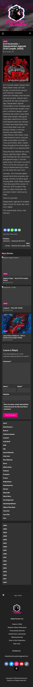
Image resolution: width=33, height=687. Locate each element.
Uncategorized (8, 500)
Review (5, 41)
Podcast (6, 471)
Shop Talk (6, 492)
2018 (5, 554)
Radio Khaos (7, 482)
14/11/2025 (7, 340)
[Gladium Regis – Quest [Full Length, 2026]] (16, 266)
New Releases (8, 460)
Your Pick (6, 514)
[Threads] (16, 668)
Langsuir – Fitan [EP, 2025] (12, 308)
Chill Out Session (9, 434)
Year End (6, 511)
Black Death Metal (12, 234)
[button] (4, 33)
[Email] (19, 230)
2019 (5, 550)
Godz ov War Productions (17, 640)
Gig (4, 449)
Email (19, 386)
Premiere (6, 474)
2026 (5, 525)
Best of (5, 430)
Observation (7, 467)
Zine (4, 518)
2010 (5, 582)
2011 (4, 579)
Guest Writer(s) (8, 452)
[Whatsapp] (12, 230)
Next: (17, 245)
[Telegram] (15, 230)
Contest (6, 438)
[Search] (30, 33)
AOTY (5, 423)
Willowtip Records (17, 637)
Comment (7, 361)
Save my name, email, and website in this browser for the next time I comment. (16, 407)
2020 (5, 547)
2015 (5, 564)
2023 (5, 536)
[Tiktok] (26, 664)
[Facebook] (5, 230)
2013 (5, 571)
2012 (5, 575)
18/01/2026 (7, 310)
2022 (5, 539)
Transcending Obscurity (17, 631)
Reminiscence (8, 485)
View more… (17, 644)
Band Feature (8, 427)
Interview (6, 456)
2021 (5, 543)
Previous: (14, 240)
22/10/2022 (8, 51)
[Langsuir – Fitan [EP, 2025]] (16, 296)
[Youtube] (21, 664)
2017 (5, 557)
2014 (5, 568)
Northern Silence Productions (17, 627)
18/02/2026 (7, 282)
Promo (5, 478)
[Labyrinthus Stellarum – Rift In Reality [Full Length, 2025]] (16, 323)
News (5, 463)
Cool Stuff (6, 441)
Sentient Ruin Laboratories (17, 634)
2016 (5, 561)
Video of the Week (9, 507)
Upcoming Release (9, 503)
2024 (5, 532)
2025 (5, 529)
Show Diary (7, 496)
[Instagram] (16, 664)
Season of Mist (17, 624)
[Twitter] (8, 230)
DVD (4, 445)
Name (5, 386)
